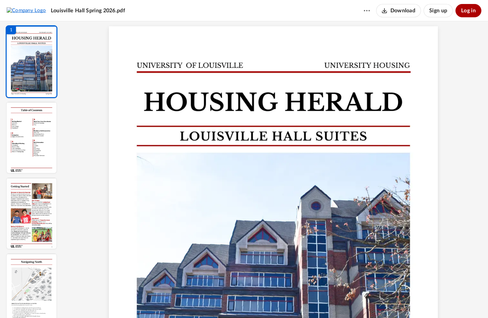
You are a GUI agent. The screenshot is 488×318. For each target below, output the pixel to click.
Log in (468, 10)
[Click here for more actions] (366, 10)
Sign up (438, 10)
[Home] (26, 10)
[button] (31, 61)
